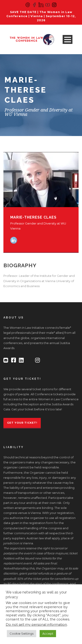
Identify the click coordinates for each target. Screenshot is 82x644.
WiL (17, 92)
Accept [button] (47, 633)
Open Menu (67, 39)
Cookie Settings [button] (21, 633)
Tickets (20, 69)
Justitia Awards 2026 (32, 103)
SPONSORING (27, 114)
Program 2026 (27, 80)
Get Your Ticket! (22, 422)
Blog (18, 57)
